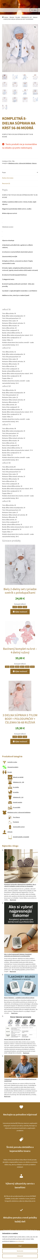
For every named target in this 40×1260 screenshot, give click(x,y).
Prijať (20, 1246)
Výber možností (21, 612)
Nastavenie (20, 1251)
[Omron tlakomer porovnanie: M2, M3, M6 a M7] (21, 1026)
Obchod (12, 17)
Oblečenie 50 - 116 (26, 17)
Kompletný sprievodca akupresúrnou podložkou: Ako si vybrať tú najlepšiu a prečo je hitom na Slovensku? (20, 885)
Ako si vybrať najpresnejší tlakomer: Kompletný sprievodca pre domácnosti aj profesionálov (18, 955)
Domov (6, 17)
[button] (35, 27)
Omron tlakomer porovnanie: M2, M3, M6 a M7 (17, 1039)
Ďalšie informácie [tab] (7, 178)
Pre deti (17, 17)
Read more (13, 900)
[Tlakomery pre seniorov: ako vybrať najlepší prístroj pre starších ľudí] (21, 1066)
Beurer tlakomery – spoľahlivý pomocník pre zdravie (19, 998)
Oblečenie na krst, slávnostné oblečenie (19, 163)
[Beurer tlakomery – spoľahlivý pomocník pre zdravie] (21, 985)
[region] (20, 1245)
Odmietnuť (20, 1256)
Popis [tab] (4, 172)
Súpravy (35, 17)
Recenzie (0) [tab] (6, 183)
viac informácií (20, 1241)
